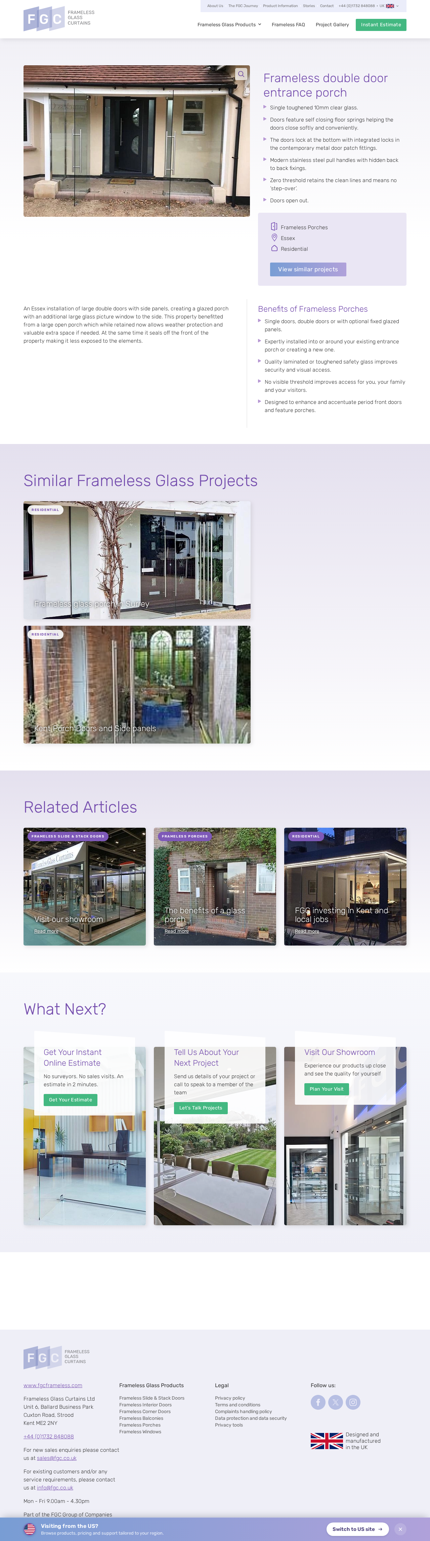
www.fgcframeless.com (53, 1385)
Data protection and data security (251, 1418)
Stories (309, 6)
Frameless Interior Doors (145, 1405)
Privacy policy (230, 1398)
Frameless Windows (140, 1432)
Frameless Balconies (141, 1418)
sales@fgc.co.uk (57, 1458)
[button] (137, 141)
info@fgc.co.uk (55, 1487)
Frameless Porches (140, 1425)
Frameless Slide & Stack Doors (151, 1398)
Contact (327, 6)
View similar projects (308, 269)
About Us (215, 6)
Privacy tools (229, 1425)
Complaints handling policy (243, 1411)
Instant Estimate (381, 25)
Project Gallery (332, 25)
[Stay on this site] (400, 1529)
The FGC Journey (243, 6)
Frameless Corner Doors (145, 1411)
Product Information (280, 6)
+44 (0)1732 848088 (357, 6)
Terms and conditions (237, 1405)
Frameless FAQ (288, 25)
